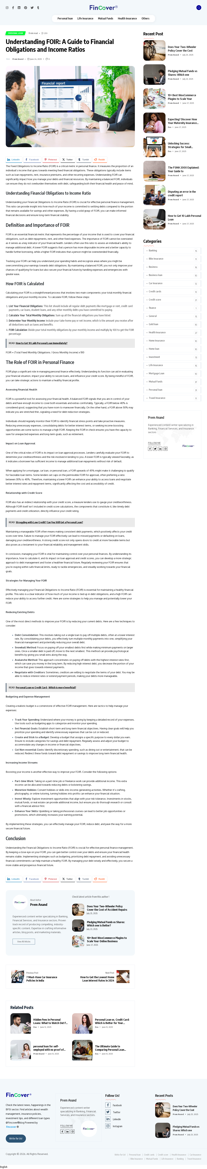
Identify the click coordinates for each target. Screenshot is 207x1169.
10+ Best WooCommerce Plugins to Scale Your (182, 96)
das (35, 1027)
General (153, 316)
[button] (103, 1167)
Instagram (117, 1126)
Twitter (116, 1112)
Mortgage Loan (156, 373)
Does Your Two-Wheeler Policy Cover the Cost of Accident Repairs (107, 908)
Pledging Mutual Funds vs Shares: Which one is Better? (106, 923)
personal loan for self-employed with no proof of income (48, 1048)
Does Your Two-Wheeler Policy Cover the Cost (182, 48)
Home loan (154, 348)
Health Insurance (127, 18)
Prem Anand (17, 59)
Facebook (117, 1105)
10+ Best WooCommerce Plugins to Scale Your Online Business (107, 939)
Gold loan (153, 324)
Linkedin (117, 1119)
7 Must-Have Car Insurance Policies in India (41, 978)
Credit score (155, 299)
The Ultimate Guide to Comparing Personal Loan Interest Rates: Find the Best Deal (111, 1048)
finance (152, 307)
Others (145, 18)
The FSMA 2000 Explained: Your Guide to (183, 169)
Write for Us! (15, 1138)
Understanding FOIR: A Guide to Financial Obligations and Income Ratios (60, 45)
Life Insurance (85, 18)
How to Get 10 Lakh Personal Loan (184, 217)
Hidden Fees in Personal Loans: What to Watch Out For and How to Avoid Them (50, 1021)
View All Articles (23, 941)
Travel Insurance (157, 397)
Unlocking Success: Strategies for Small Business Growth (179, 145)
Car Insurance (155, 283)
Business (153, 266)
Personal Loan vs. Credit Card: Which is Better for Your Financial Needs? (112, 1021)
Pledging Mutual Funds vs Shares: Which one (182, 72)
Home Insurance (157, 340)
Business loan (155, 275)
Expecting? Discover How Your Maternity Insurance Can (182, 121)
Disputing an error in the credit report (182, 193)
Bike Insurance (156, 258)
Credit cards (155, 291)
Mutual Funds (105, 18)
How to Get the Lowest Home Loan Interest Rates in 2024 (97, 978)
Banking (153, 250)
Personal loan (65, 18)
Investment (154, 356)
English (3, 1166)
